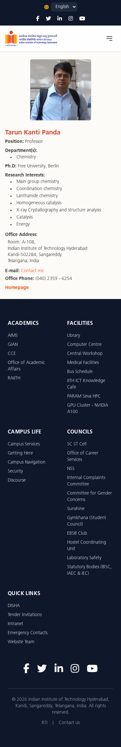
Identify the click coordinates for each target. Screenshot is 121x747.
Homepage (17, 287)
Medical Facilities (83, 362)
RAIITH (14, 378)
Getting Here (20, 453)
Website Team (21, 642)
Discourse (17, 480)
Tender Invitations (25, 615)
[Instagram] (70, 19)
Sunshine (76, 509)
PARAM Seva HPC (84, 396)
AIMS (13, 335)
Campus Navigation (26, 462)
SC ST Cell (76, 444)
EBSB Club (77, 533)
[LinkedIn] (59, 19)
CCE (12, 353)
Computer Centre (84, 344)
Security (15, 471)
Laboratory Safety (84, 558)
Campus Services (24, 444)
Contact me (32, 271)
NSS (71, 468)
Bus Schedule (80, 371)
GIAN (13, 344)
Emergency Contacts (27, 633)
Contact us (69, 722)
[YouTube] (82, 19)
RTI (44, 722)
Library (73, 335)
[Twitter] (48, 19)
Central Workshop (85, 353)
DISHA (14, 605)
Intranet (15, 624)
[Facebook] (37, 19)
